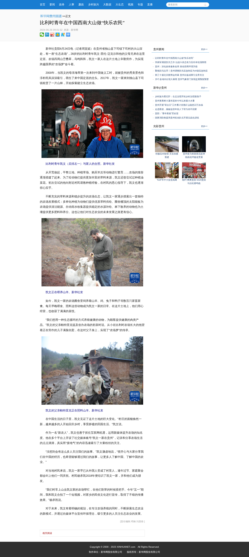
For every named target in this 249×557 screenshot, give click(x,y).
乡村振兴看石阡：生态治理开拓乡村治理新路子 (178, 96)
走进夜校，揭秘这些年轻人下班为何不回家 (176, 109)
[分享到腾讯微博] (47, 35)
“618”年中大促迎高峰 (167, 180)
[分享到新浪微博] (52, 35)
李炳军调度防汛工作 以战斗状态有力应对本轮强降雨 (180, 62)
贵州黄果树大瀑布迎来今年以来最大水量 (175, 100)
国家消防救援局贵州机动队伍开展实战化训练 (177, 117)
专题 (140, 4)
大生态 (120, 4)
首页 (42, 4)
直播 (150, 4)
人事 (71, 4)
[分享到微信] (42, 35)
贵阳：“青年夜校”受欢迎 (166, 113)
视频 (130, 4)
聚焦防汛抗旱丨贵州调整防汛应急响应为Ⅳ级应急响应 (181, 70)
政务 (62, 4)
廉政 (81, 4)
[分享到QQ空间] (58, 35)
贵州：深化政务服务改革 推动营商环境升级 (176, 66)
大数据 (107, 4)
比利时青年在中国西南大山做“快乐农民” (174, 58)
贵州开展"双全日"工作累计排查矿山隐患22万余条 (179, 105)
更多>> (204, 49)
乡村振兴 (93, 4)
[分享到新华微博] (63, 35)
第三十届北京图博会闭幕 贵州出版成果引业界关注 (179, 75)
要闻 (52, 4)
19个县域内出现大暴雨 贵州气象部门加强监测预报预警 (182, 79)
